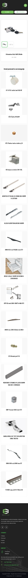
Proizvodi (3, 538)
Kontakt (3, 542)
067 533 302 (7, 562)
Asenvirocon (19, 576)
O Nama (3, 536)
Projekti (3, 540)
